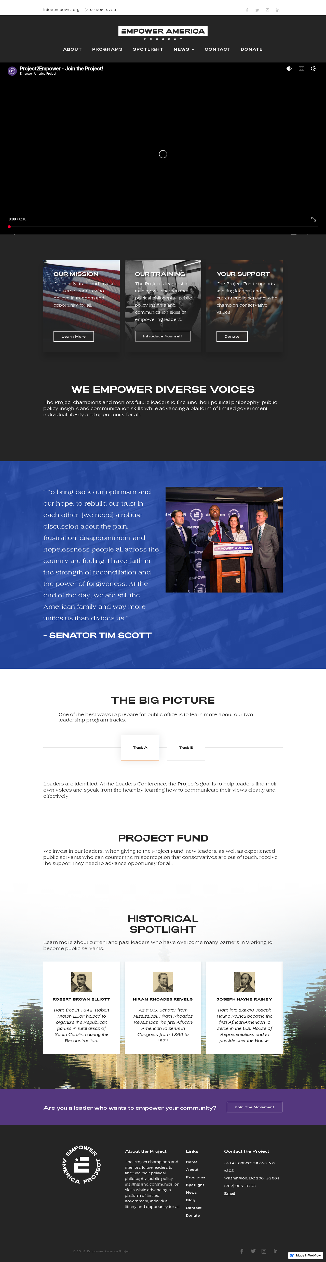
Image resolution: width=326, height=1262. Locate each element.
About (192, 1169)
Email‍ (229, 1193)
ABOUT (72, 49)
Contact (194, 1208)
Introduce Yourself (162, 336)
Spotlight (195, 1185)
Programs (196, 1177)
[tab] (140, 747)
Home (192, 1162)
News (191, 1192)
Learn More (74, 336)
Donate (232, 336)
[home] (163, 35)
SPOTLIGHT (148, 49)
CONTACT (218, 49)
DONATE (252, 49)
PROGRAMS (107, 49)
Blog (190, 1200)
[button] (184, 48)
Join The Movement (254, 1107)
